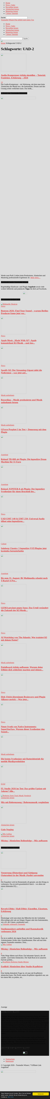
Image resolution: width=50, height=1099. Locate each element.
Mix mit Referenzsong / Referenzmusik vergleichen (25, 802)
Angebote (4, 455)
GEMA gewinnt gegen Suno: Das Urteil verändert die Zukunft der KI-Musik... (24, 609)
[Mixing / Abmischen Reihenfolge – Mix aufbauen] (6, 834)
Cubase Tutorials (12, 13)
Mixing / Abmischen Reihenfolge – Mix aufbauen (24, 840)
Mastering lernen (12, 11)
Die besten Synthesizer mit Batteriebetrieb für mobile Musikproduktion (22, 760)
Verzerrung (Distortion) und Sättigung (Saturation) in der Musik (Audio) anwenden (22, 874)
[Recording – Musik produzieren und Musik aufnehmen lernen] (13, 393)
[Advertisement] (24, 993)
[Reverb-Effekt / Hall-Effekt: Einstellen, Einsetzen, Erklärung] (13, 904)
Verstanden (41, 1094)
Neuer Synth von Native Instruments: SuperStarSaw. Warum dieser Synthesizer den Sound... (23, 729)
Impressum (10, 1061)
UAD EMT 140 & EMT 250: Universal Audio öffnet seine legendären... (23, 519)
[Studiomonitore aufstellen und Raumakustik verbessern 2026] (13, 924)
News (3, 306)
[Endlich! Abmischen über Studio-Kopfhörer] (15, 962)
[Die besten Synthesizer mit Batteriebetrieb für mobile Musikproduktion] (13, 752)
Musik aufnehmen (7, 395)
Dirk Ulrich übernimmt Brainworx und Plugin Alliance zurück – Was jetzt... (23, 698)
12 (2, 82)
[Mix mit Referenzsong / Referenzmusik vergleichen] (16, 796)
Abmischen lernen (12, 9)
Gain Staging (7, 829)
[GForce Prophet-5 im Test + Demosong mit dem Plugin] (13, 423)
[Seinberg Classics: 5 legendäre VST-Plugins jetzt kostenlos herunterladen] (13, 542)
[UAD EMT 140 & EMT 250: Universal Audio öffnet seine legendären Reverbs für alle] (13, 512)
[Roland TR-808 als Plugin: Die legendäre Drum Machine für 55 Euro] (13, 453)
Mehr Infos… (35, 278)
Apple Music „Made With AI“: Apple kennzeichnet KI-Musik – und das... (18, 341)
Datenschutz (10, 1059)
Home (8, 3)
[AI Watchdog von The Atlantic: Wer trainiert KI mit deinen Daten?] (13, 631)
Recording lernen (12, 7)
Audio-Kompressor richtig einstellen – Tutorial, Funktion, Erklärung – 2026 (23, 76)
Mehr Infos (10, 1097)
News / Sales (10, 5)
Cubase (3, 544)
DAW (3, 784)
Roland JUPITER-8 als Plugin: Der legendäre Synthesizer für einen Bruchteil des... (23, 490)
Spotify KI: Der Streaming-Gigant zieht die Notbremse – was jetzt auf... (21, 371)
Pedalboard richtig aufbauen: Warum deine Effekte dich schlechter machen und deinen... (22, 668)
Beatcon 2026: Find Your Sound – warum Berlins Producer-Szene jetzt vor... (24, 312)
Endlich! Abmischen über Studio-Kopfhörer (22, 966)
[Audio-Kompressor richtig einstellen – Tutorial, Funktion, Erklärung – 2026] (13, 71)
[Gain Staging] (13, 823)
